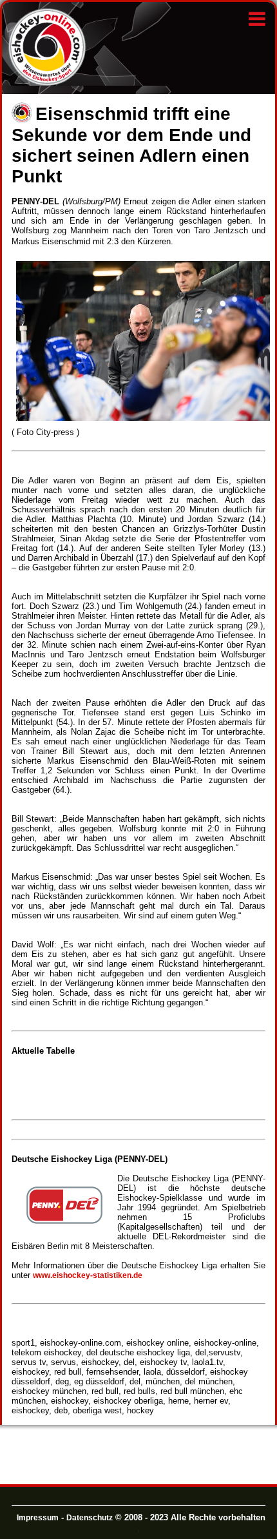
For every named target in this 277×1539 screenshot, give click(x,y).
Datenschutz (89, 1517)
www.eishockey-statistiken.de (87, 1275)
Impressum (38, 1517)
